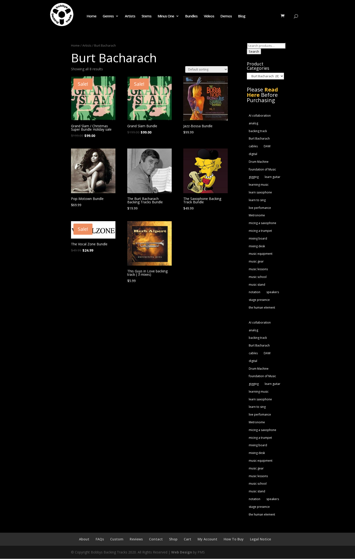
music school (258, 277)
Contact (156, 539)
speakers (272, 292)
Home (91, 16)
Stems (146, 16)
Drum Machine (259, 162)
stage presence (259, 300)
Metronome (257, 215)
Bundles (191, 16)
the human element (262, 307)
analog (253, 123)
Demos (226, 16)
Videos (209, 16)
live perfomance (260, 208)
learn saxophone (260, 192)
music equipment (260, 254)
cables (253, 146)
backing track (258, 131)
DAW (267, 146)
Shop (173, 539)
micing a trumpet (260, 231)
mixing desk (257, 246)
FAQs (100, 539)
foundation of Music (262, 169)
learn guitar (272, 177)
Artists (130, 16)
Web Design (181, 552)
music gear (256, 261)
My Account (207, 539)
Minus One (166, 16)
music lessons (258, 269)
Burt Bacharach (259, 138)
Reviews (136, 539)
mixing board (258, 238)
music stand (257, 285)
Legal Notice (260, 539)
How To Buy (234, 539)
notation (254, 292)
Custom (116, 539)
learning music (259, 185)
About (84, 539)
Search (254, 51)
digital (253, 154)
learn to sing (257, 200)
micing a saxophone (262, 223)
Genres (108, 16)
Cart (187, 539)
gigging (254, 177)
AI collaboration (260, 115)
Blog (241, 16)
